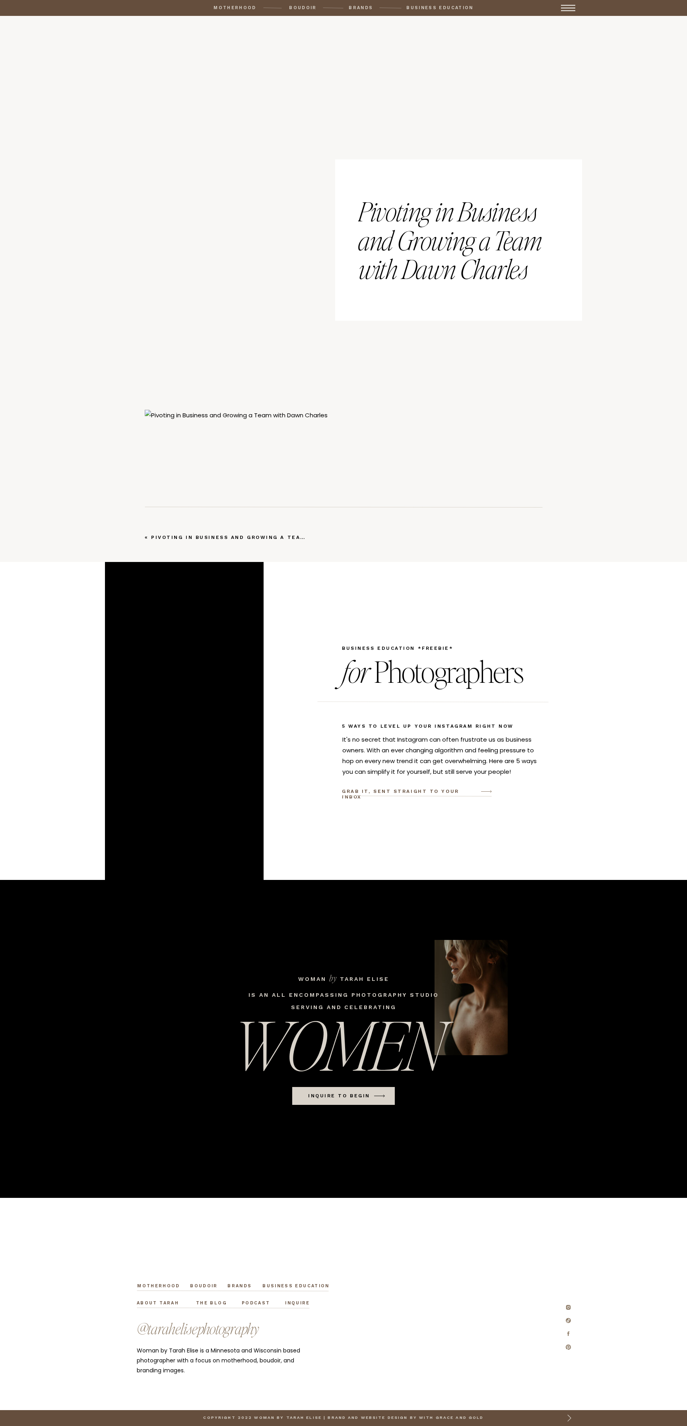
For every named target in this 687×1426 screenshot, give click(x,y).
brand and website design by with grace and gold (405, 1417)
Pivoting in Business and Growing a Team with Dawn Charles (265, 537)
